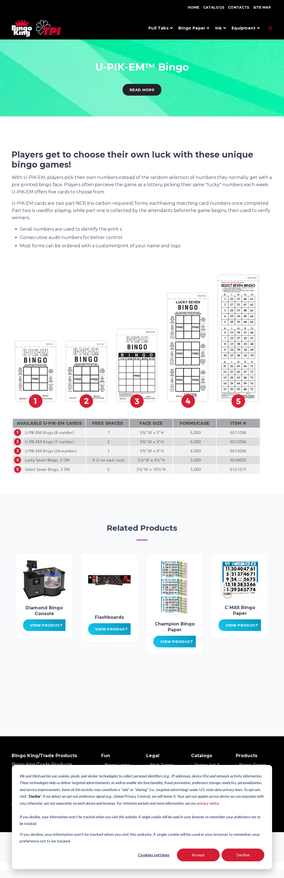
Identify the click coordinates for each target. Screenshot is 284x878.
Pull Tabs (158, 28)
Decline (243, 854)
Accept (198, 854)
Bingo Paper (191, 28)
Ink (218, 28)
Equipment (244, 28)
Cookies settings (153, 854)
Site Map (262, 7)
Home (193, 7)
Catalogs (213, 7)
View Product (46, 625)
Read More (142, 90)
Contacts (238, 7)
